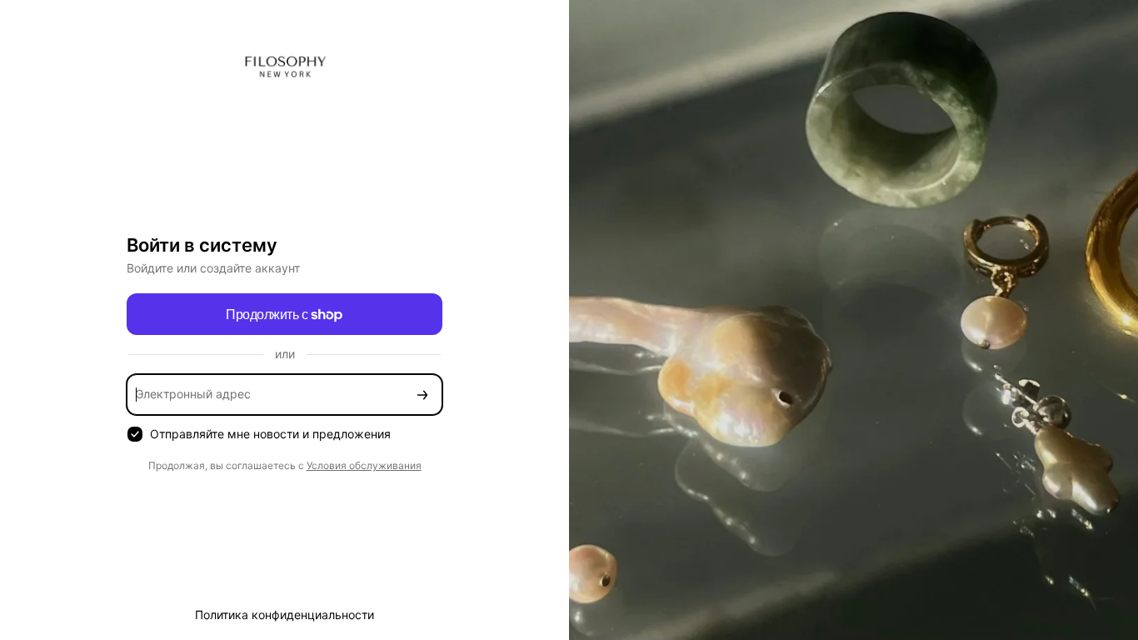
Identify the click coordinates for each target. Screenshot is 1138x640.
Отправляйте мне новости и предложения (270, 434)
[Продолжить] (422, 394)
